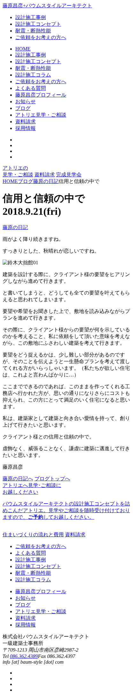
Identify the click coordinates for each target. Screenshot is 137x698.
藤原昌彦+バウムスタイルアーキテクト (47, 5)
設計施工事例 (30, 17)
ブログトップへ (52, 478)
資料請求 (44, 174)
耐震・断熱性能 (33, 30)
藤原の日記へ (18, 478)
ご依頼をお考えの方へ (40, 37)
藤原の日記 (15, 227)
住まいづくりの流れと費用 (33, 534)
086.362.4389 (24, 656)
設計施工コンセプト (38, 24)
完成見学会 (69, 174)
